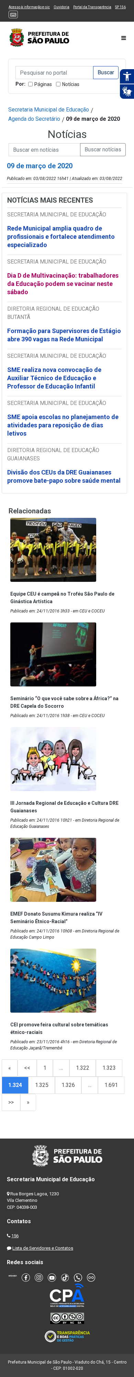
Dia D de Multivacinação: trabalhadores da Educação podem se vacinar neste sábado (63, 284)
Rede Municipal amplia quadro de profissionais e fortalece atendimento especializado (61, 236)
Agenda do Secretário (34, 119)
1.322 (82, 1068)
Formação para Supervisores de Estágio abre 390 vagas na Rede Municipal (64, 335)
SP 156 (120, 7)
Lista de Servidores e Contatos (42, 1248)
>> (11, 1102)
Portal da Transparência (92, 7)
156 (15, 1235)
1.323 (109, 1068)
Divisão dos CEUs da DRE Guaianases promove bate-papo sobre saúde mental (64, 476)
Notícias (70, 84)
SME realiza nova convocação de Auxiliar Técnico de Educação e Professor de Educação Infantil (54, 378)
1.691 (111, 1085)
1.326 (68, 1085)
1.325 (41, 1085)
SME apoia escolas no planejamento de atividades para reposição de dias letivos (63, 425)
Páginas (43, 84)
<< (27, 1068)
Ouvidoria (61, 7)
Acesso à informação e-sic (29, 7)
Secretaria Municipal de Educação (48, 109)
